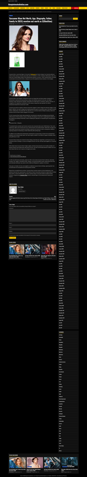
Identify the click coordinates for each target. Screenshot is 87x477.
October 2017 (61, 315)
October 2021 (61, 197)
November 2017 (61, 313)
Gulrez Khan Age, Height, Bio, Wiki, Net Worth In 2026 (48, 256)
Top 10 (27, 8)
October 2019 (61, 256)
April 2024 (61, 123)
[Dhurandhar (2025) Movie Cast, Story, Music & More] (69, 462)
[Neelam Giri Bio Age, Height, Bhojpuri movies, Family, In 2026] (35, 462)
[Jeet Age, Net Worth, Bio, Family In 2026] (32, 249)
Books (60, 357)
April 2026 (61, 64)
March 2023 (61, 155)
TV (59, 448)
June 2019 (60, 266)
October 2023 (61, 138)
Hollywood (60, 396)
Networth (37, 8)
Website (10, 231)
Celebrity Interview (62, 362)
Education (60, 369)
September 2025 (62, 81)
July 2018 (60, 293)
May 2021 (60, 209)
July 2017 (60, 322)
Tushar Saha (12, 258)
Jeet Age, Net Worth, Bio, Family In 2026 (32, 255)
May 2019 (60, 268)
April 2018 (60, 300)
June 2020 (61, 236)
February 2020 (61, 246)
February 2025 (61, 98)
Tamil (60, 433)
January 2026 (61, 71)
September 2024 (62, 110)
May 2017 (60, 327)
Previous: (21, 198)
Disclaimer (58, 8)
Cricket (46, 8)
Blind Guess (61, 349)
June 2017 (60, 325)
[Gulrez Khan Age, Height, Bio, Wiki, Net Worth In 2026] (48, 249)
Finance (42, 8)
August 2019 (61, 261)
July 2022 (60, 175)
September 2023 (62, 140)
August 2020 (61, 231)
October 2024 (61, 108)
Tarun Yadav (12, 23)
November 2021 (61, 194)
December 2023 (61, 133)
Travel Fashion (61, 445)
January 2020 (61, 248)
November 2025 (61, 76)
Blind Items (32, 8)
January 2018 (61, 308)
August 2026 (61, 54)
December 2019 (61, 251)
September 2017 (61, 317)
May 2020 (60, 239)
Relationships (61, 421)
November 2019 (61, 253)
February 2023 (61, 157)
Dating (60, 367)
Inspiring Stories (62, 401)
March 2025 (61, 96)
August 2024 (61, 113)
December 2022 (61, 162)
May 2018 (60, 298)
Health (60, 391)
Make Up (60, 408)
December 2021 (61, 192)
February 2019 (61, 276)
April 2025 (61, 93)
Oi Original (60, 413)
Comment (11, 208)
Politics (60, 418)
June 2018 (60, 295)
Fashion (60, 374)
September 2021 (61, 199)
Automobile (61, 337)
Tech (50, 8)
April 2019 (60, 271)
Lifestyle (60, 406)
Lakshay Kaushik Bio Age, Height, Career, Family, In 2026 (68, 37)
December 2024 (61, 103)
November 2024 (61, 105)
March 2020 (61, 244)
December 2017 (61, 310)
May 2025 (60, 91)
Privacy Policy (64, 8)
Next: (44, 198)
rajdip (43, 258)
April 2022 (61, 182)
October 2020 (61, 226)
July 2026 (60, 56)
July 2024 (60, 115)
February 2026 (61, 69)
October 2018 (61, 285)
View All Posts (22, 191)
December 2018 (61, 280)
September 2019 (62, 258)
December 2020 (61, 221)
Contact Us (10, 8)
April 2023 (61, 152)
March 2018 (61, 303)
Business (60, 359)
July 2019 (60, 263)
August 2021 (61, 202)
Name (10, 223)
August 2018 (61, 290)
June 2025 (60, 88)
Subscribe (76, 8)
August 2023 (61, 142)
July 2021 (60, 204)
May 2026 (60, 61)
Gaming (60, 384)
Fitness (60, 379)
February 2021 (61, 216)
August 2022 (61, 172)
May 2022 (60, 179)
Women (60, 450)
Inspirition (61, 403)
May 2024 (60, 120)
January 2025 (61, 101)
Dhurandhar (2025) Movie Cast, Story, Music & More (67, 35)
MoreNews (59, 475)
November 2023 (61, 135)
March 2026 (61, 66)
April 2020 (61, 241)
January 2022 (61, 189)
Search (60, 15)
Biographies (22, 8)
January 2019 (61, 278)
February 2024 (61, 128)
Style (60, 431)
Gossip (60, 389)
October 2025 (61, 78)
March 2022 (61, 184)
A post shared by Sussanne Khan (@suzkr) (18, 156)
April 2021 (60, 211)
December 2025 (61, 73)
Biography (60, 344)
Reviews (60, 423)
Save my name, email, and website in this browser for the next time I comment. (25, 235)
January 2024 (61, 130)
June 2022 (60, 177)
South (60, 426)
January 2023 (61, 160)
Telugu (60, 438)
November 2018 (61, 283)
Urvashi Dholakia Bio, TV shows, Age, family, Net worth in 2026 (16, 256)
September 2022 (62, 170)
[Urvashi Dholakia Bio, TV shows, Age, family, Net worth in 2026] (16, 249)
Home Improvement (62, 399)
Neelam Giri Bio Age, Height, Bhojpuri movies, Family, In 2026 (34, 470)
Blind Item (61, 352)
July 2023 (60, 145)
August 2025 (61, 83)
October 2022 (61, 167)
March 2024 (61, 125)
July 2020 (60, 234)
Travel (54, 8)
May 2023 (60, 150)
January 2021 (61, 219)
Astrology (60, 334)
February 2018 (61, 305)
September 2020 (62, 229)
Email (10, 227)
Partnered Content (62, 416)
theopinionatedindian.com (18, 4)
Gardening (60, 386)
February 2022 (61, 187)
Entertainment (16, 8)
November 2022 (61, 165)
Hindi (60, 394)
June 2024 (60, 118)
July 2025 (60, 86)
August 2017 (61, 320)
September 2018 (61, 288)
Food (60, 381)
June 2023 (60, 147)
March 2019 (61, 273)
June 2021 (60, 207)
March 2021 (61, 214)
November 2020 (61, 224)
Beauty (60, 339)
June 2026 (61, 59)
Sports (60, 428)
